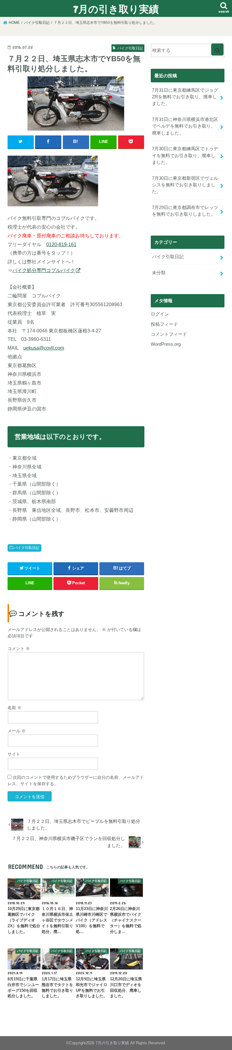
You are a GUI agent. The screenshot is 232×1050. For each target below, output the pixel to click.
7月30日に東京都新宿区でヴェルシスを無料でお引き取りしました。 (185, 185)
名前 (14, 707)
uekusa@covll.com (43, 348)
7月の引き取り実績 (116, 9)
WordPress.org (166, 344)
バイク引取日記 (26, 548)
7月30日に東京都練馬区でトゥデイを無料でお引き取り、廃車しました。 (185, 155)
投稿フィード (164, 324)
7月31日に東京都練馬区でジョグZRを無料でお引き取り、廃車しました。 (185, 97)
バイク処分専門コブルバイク (43, 270)
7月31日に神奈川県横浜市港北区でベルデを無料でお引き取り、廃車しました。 (185, 126)
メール (17, 730)
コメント (19, 648)
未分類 (159, 272)
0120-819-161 (61, 244)
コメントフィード (169, 334)
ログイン (160, 314)
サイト (14, 754)
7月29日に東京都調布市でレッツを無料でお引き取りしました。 (185, 211)
